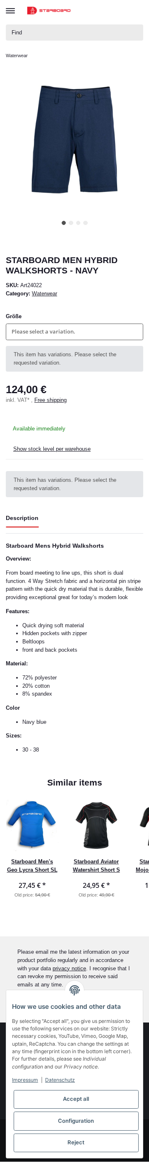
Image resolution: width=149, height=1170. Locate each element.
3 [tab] (78, 223)
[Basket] (136, 11)
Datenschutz (60, 1080)
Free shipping (50, 400)
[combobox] (74, 332)
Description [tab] (22, 518)
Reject (75, 1142)
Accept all (76, 1098)
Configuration (76, 1120)
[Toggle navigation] (10, 7)
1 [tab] (64, 223)
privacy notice (69, 968)
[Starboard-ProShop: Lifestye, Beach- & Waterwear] (48, 10)
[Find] (135, 32)
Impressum (25, 1080)
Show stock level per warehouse (52, 449)
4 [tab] (85, 223)
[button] (106, 10)
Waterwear (44, 293)
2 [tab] (71, 223)
